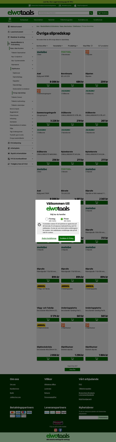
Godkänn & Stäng (66, 238)
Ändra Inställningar (49, 238)
